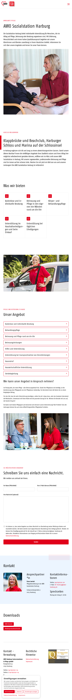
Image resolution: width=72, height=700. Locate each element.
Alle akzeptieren (9, 691)
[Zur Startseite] (8, 4)
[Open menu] (68, 4)
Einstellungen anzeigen (31, 691)
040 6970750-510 (60, 582)
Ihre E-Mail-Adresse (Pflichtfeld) (46, 485)
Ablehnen (19, 691)
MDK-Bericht (8, 624)
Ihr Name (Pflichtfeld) (9, 485)
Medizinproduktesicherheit (12, 628)
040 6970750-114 (14, 672)
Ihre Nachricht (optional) (10, 494)
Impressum (29, 661)
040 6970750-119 (13, 670)
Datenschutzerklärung (12, 536)
